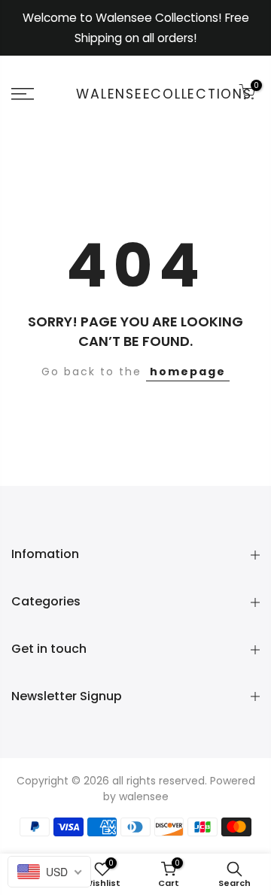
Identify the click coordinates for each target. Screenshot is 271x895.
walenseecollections (163, 95)
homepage (188, 371)
